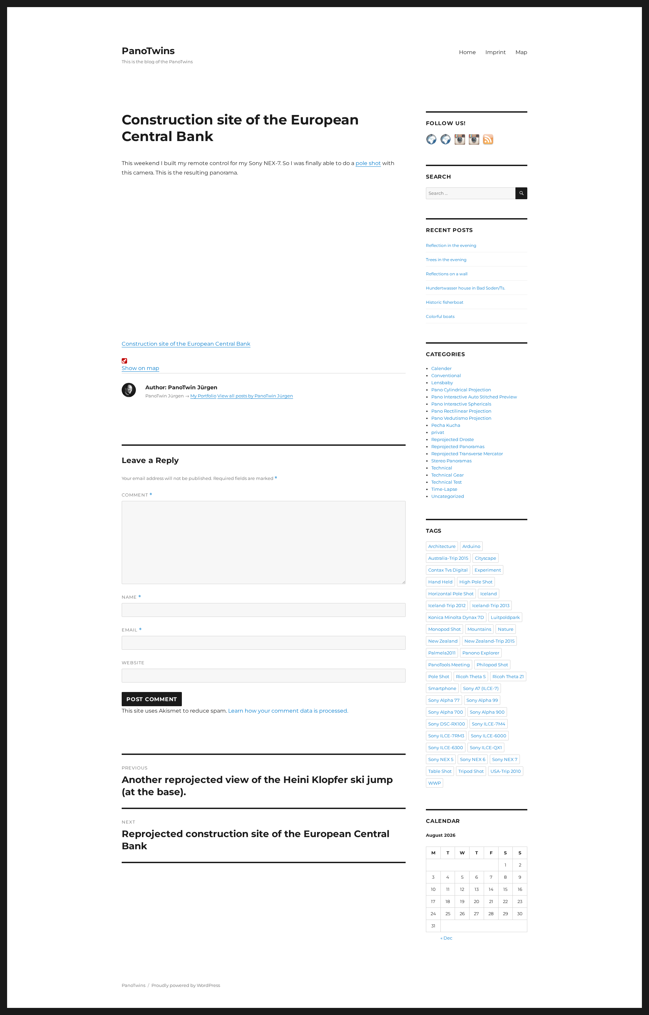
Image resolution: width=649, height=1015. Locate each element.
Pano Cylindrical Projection (461, 389)
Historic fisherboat (444, 302)
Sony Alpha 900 (487, 712)
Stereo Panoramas (451, 460)
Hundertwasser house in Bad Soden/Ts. (465, 288)
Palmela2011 (442, 652)
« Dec (446, 938)
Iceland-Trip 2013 (490, 605)
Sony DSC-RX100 (446, 723)
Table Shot (440, 771)
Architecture (442, 546)
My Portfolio (203, 395)
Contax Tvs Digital (448, 570)
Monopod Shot (444, 629)
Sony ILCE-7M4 (488, 723)
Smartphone (442, 688)
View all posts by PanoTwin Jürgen (255, 395)
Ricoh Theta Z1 (508, 676)
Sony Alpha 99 (482, 700)
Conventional (446, 375)
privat (437, 432)
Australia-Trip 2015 (448, 558)
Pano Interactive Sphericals (461, 404)
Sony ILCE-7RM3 (446, 735)
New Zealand (443, 641)
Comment (137, 495)
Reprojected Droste (452, 439)
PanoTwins (148, 50)
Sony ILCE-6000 (488, 735)
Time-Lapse (444, 489)
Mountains (479, 629)
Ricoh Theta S (471, 676)
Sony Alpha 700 (445, 712)
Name (131, 597)
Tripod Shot (471, 771)
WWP (434, 783)
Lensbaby (442, 382)
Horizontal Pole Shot (451, 593)
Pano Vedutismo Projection (461, 418)
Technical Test (446, 482)
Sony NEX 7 (505, 759)
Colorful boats (440, 316)
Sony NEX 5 (440, 759)
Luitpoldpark (505, 617)
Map (521, 52)
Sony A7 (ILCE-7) (481, 688)
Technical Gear (447, 475)
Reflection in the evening (451, 245)
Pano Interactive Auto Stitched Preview (474, 396)
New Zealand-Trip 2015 (489, 641)
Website (133, 662)
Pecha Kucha (445, 425)
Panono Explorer (480, 652)
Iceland (488, 593)
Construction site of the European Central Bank (186, 344)
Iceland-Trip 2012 (446, 605)
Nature (505, 629)
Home (467, 52)
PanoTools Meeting (449, 664)
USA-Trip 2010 (505, 771)
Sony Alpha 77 (444, 700)
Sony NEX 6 (472, 759)
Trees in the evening (446, 259)
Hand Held (440, 581)
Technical (441, 467)
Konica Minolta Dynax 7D (456, 617)
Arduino (471, 546)
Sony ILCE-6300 (445, 747)
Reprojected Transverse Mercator (467, 453)
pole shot (368, 163)
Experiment (488, 570)
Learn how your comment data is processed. (288, 711)
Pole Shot (438, 676)
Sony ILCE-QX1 (486, 747)
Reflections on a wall (446, 273)
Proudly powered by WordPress (185, 985)
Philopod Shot (492, 664)
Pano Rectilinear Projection (461, 411)
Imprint (495, 52)
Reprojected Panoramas (457, 446)
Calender (441, 368)
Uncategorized (447, 496)
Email (132, 630)
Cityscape (485, 558)
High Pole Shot (475, 581)
